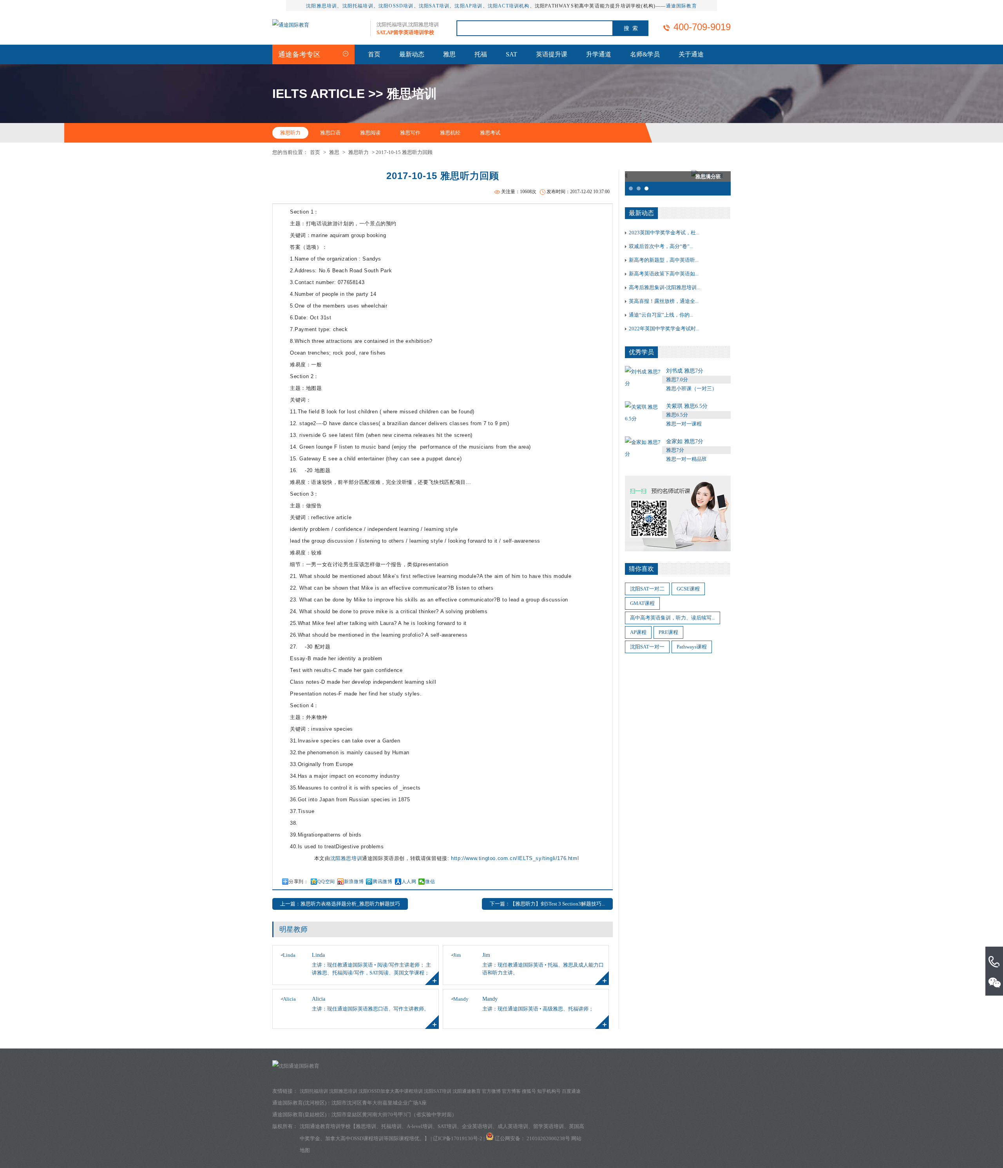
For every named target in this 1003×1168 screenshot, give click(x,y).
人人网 (409, 881)
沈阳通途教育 (467, 1091)
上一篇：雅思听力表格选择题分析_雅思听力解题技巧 (340, 904)
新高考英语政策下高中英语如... (664, 274)
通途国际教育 (681, 6)
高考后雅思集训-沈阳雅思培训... (664, 287)
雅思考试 (490, 133)
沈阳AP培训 (468, 6)
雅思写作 (410, 133)
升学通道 (598, 54)
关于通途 (691, 54)
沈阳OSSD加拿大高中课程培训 (390, 1091)
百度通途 (571, 1091)
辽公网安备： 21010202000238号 (533, 1138)
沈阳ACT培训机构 (509, 6)
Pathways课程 (692, 647)
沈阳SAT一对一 (647, 647)
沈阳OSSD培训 (396, 6)
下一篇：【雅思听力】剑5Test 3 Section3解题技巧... (547, 904)
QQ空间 (326, 881)
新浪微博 (354, 881)
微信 (430, 881)
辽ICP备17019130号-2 (457, 1138)
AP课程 (638, 632)
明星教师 (293, 929)
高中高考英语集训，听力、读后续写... (672, 618)
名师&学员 (645, 54)
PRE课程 (668, 632)
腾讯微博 (382, 881)
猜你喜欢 (641, 568)
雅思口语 (330, 133)
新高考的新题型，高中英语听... (664, 260)
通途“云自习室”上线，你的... (661, 315)
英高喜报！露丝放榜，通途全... (664, 301)
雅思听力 (290, 133)
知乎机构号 (549, 1091)
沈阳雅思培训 (321, 6)
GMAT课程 (642, 603)
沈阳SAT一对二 (647, 589)
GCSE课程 (688, 589)
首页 (374, 54)
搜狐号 (529, 1091)
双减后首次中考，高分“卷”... (661, 246)
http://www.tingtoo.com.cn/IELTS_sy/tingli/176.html (515, 858)
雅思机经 (450, 133)
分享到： (298, 881)
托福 (480, 54)
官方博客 (511, 1091)
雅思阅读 (370, 133)
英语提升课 (551, 54)
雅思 (449, 54)
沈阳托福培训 (357, 6)
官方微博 (491, 1091)
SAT (511, 54)
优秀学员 (641, 352)
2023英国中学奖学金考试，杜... (664, 232)
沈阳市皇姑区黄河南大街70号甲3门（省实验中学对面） (394, 1114)
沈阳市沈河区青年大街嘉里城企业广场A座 (379, 1103)
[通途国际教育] (290, 25)
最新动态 (411, 54)
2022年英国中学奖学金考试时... (664, 328)
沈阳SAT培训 (434, 6)
